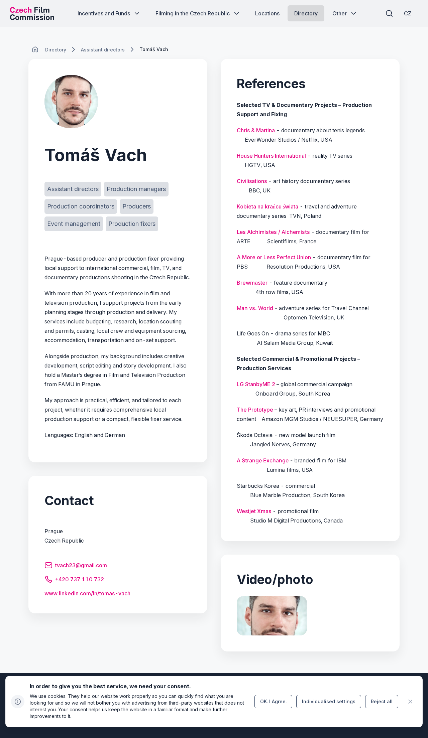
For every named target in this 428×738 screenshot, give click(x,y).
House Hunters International (271, 155)
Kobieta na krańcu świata (267, 206)
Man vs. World (255, 308)
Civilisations (252, 181)
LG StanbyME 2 (256, 384)
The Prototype (255, 409)
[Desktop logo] (32, 13)
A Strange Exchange (263, 460)
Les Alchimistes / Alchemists (273, 232)
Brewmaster (252, 282)
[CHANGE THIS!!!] (35, 49)
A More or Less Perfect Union (274, 257)
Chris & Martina (256, 130)
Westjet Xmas (254, 511)
